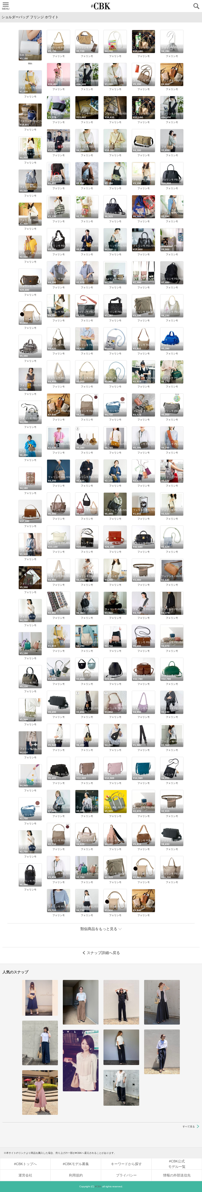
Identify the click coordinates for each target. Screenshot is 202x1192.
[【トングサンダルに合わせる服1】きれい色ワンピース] (40, 1092)
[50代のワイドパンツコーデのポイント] (81, 1002)
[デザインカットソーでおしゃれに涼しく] (40, 1043)
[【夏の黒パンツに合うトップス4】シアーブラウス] (121, 1088)
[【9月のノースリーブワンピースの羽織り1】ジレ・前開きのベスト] (162, 1002)
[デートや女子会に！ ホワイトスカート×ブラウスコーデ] (81, 1060)
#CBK (98, 1186)
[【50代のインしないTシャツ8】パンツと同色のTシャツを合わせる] (121, 1002)
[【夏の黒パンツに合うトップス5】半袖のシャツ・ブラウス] (121, 1047)
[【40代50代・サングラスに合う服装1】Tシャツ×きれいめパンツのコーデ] (162, 1051)
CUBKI (101, 6)
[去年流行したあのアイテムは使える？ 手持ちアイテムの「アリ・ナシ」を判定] (40, 998)
